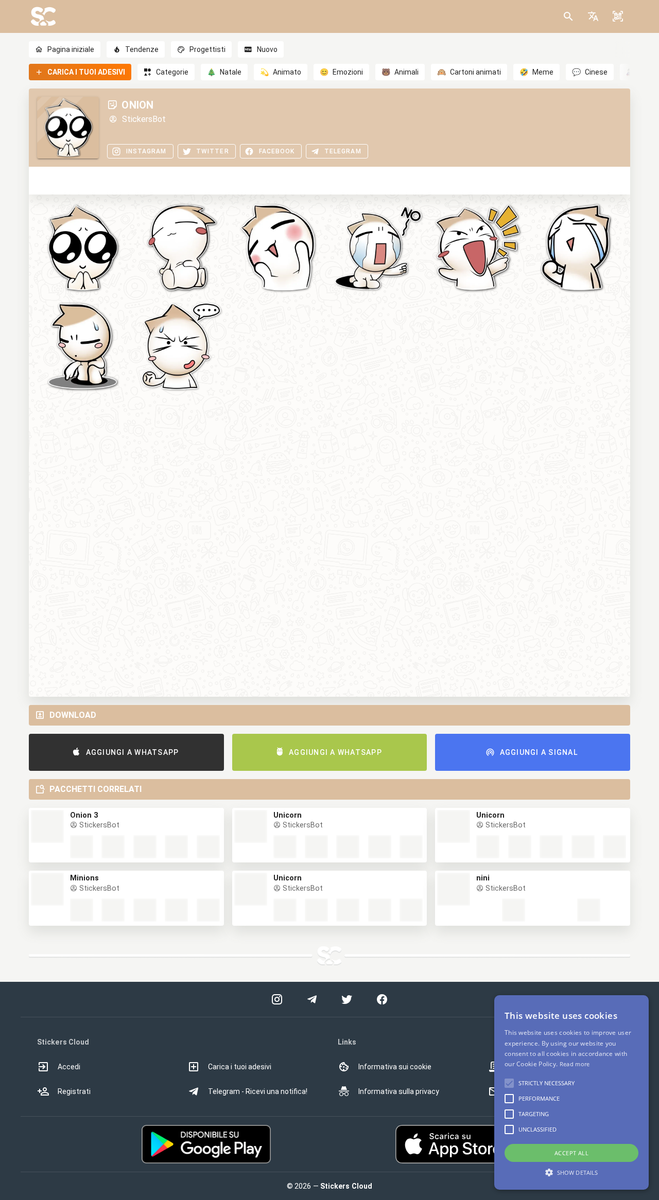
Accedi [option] (69, 1067)
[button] (593, 16)
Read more (575, 1064)
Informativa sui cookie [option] (394, 1067)
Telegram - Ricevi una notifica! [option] (257, 1091)
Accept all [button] (571, 1153)
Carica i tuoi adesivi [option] (239, 1067)
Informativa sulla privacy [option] (398, 1091)
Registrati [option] (74, 1091)
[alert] (571, 1092)
